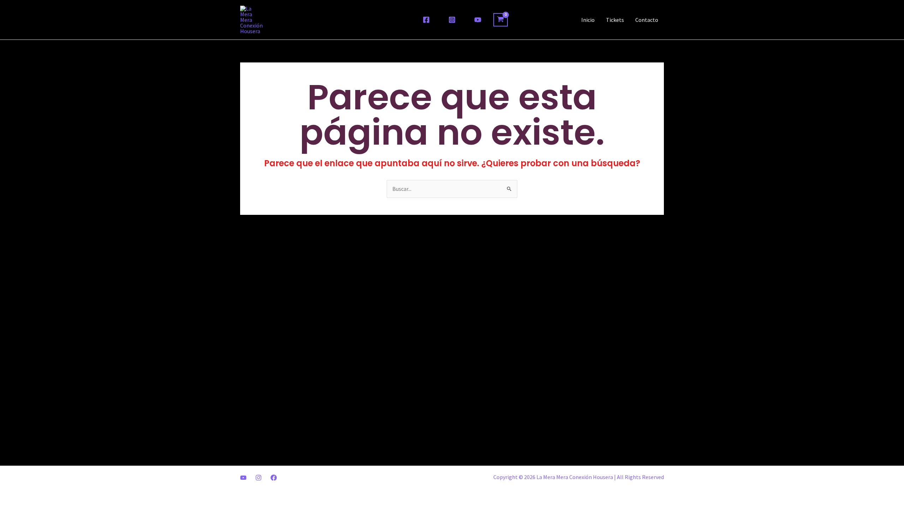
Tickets (615, 19)
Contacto (646, 19)
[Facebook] (426, 19)
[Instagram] (452, 19)
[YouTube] (477, 19)
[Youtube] (243, 477)
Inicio (588, 19)
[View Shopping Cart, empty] (500, 19)
